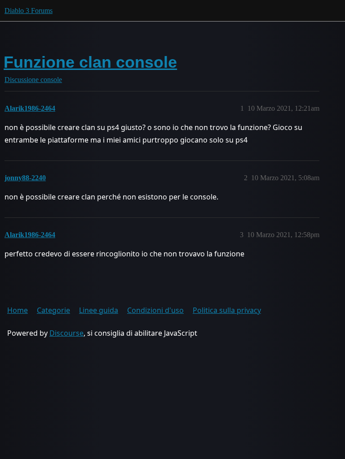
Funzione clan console (90, 62)
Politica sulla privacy (227, 310)
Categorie (53, 310)
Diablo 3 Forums (28, 10)
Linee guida (98, 310)
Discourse (66, 333)
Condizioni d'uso (155, 310)
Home (17, 310)
